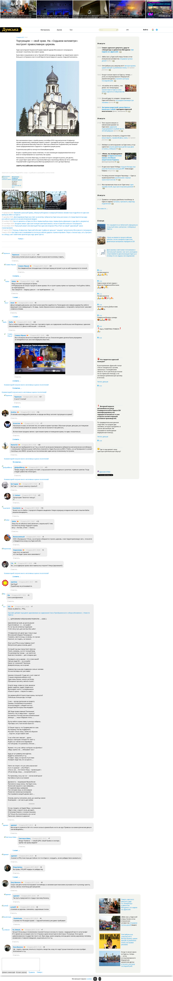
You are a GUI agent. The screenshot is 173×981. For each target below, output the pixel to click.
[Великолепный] (7, 541)
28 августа (101, 195)
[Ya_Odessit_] (6, 930)
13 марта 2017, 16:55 (28, 412)
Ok (95, 979)
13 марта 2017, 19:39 (26, 303)
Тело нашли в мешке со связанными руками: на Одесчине (110, 125)
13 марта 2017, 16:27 (40, 266)
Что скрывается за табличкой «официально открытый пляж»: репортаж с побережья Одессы (122, 227)
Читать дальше (102, 382)
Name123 (14, 445)
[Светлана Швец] (10, 837)
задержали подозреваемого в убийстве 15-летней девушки (113, 129)
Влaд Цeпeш (17, 867)
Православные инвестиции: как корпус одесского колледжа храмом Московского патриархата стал (34, 205)
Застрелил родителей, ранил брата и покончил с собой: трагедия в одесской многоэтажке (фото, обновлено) (90, 16)
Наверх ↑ (21, 239)
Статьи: (100, 220)
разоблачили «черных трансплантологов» (116, 179)
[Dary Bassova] (5, 886)
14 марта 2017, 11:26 (34, 947)
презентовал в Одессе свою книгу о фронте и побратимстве (113, 91)
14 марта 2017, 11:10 (32, 930)
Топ (71, 30)
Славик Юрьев (23, 266)
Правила (32, 972)
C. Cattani (16, 495)
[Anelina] (5, 416)
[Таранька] (6, 253)
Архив (59, 30)
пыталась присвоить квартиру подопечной (118, 203)
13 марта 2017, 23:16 (28, 896)
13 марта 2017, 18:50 (33, 550)
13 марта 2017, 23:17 (39, 838)
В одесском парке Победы (111, 167)
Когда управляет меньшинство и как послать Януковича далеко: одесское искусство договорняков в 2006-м (56, 205)
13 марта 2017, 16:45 (37, 335)
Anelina (13, 412)
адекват (14, 825)
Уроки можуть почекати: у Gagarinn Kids (116, 136)
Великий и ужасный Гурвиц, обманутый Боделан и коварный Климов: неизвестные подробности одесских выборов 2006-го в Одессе (45, 214)
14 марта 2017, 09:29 (31, 918)
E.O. (9, 607)
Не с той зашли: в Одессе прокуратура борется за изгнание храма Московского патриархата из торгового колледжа (11, 204)
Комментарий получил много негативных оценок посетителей (26, 385)
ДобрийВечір (20, 467)
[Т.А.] (5, 567)
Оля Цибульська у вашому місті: (113, 66)
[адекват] (5, 825)
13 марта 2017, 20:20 (26, 856)
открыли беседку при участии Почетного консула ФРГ (119, 168)
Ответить (15, 261)
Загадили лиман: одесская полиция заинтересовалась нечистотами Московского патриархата (48, 224)
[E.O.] (4, 607)
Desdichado (18, 918)
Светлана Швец (24, 838)
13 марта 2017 (20, 37)
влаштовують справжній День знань (115, 138)
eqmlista (14, 582)
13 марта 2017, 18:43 (32, 508)
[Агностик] (7, 427)
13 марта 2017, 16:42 (30, 397)
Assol (12, 303)
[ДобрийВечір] (7, 467)
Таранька (15, 255)
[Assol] (6, 303)
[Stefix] (4, 322)
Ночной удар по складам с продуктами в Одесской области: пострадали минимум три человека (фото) (53, 16)
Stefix (11, 322)
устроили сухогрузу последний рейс (128, 965)
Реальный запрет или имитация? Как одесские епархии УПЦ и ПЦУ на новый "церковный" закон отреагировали (42, 227)
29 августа (101, 118)
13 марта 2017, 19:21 (33, 537)
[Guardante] (6, 508)
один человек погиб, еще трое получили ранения (118, 186)
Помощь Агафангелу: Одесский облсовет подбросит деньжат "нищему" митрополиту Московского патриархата (52, 230)
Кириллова (17, 550)
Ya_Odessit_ (16, 930)
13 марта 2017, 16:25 (28, 255)
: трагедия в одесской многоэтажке (117, 110)
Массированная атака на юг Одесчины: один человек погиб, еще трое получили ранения (126, 16)
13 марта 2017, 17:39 (31, 423)
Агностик (16, 423)
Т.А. (12, 563)
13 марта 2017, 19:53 (19, 595)
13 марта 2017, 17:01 (36, 467)
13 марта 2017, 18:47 (27, 521)
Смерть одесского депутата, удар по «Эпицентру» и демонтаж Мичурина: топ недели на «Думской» (16, 16)
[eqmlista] (5, 586)
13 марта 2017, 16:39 (24, 322)
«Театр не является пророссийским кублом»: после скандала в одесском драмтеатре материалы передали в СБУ (121, 239)
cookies (89, 979)
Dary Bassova (16, 882)
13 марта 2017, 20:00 (22, 607)
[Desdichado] (6, 917)
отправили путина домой (129, 924)
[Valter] (6, 281)
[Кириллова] (6, 549)
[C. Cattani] (7, 499)
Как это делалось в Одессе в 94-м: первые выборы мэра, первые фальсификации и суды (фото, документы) (51, 221)
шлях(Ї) (13, 907)
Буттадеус (14, 484)
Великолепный (19, 537)
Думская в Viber (104, 472)
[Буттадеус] (5, 488)
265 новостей (15, 185)
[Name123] (5, 449)
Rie (9, 595)
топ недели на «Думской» (118, 51)
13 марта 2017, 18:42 (27, 281)
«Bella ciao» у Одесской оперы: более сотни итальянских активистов (117, 58)
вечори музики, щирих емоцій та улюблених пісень (119, 67)
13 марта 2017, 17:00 (29, 445)
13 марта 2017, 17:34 (30, 484)
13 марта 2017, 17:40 (29, 495)
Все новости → (102, 209)
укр (127, 30)
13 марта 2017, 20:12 (26, 825)
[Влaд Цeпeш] (7, 871)
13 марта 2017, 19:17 (26, 582)
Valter (14, 281)
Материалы (45, 30)
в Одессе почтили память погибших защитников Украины (112, 158)
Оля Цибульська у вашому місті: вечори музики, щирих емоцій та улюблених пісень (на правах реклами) (129, 939)
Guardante (16, 508)
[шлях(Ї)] (5, 906)
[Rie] (3, 594)
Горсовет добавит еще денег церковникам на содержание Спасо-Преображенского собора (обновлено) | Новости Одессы (49, 614)
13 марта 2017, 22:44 (32, 882)
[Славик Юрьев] (10, 265)
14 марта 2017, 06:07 (31, 867)
